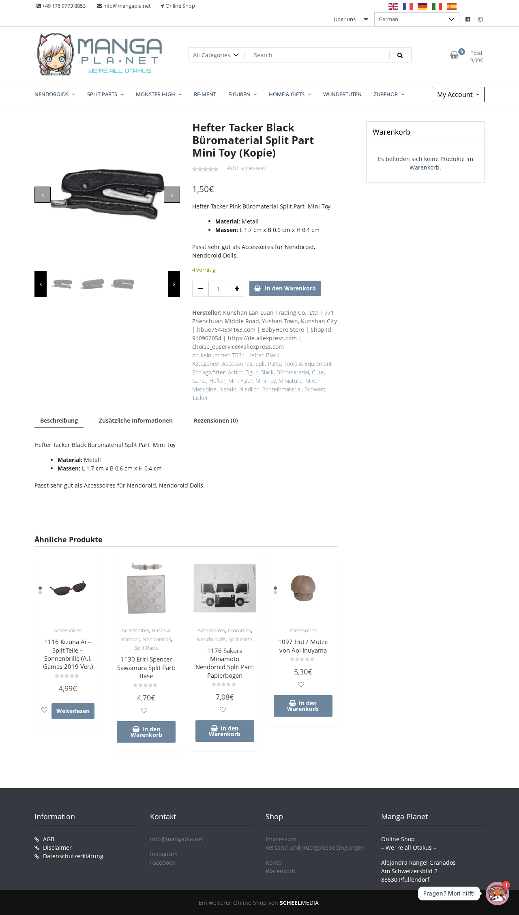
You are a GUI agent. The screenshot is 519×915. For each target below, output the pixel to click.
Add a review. (247, 167)
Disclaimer (57, 847)
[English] (393, 6)
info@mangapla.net (177, 839)
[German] (423, 6)
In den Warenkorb (290, 288)
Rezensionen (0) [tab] (216, 420)
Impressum (281, 839)
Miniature (290, 380)
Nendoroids (156, 639)
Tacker (200, 398)
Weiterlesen (73, 711)
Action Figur (242, 372)
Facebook (162, 862)
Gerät (199, 380)
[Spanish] (452, 6)
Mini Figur (240, 380)
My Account (455, 94)
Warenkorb (281, 871)
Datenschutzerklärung (73, 856)
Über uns (345, 19)
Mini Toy (265, 380)
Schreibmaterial (282, 389)
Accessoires (237, 363)
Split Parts (268, 363)
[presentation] (42, 195)
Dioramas (239, 630)
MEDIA (299, 902)
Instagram (164, 854)
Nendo (227, 389)
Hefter (217, 380)
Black (267, 372)
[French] (408, 6)
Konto (273, 862)
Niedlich (249, 389)
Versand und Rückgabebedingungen (315, 847)
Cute (318, 372)
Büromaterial (293, 372)
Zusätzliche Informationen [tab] (136, 420)
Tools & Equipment (308, 363)
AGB (48, 839)
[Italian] (437, 6)
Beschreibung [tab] (59, 420)
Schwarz (315, 389)
